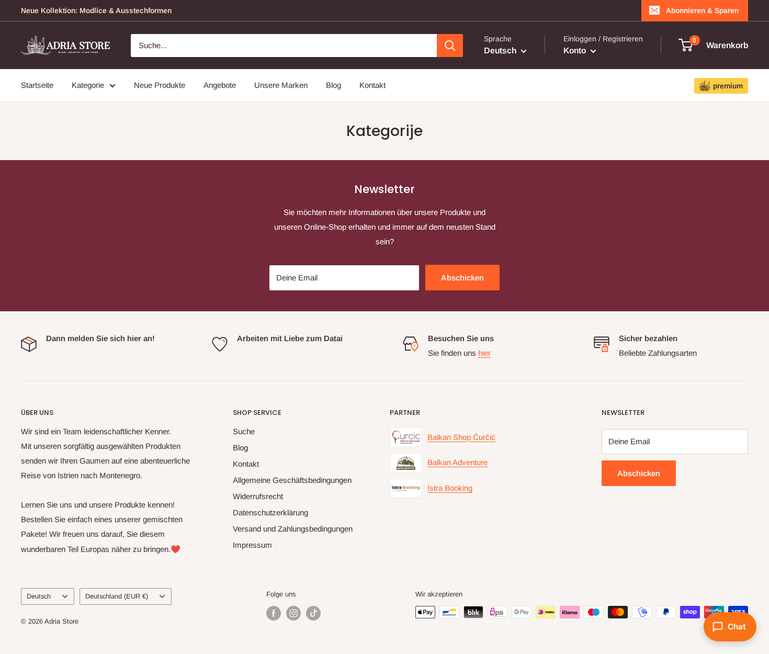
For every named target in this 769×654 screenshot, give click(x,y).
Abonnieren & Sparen (702, 10)
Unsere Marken (281, 85)
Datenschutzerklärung (270, 512)
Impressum (252, 544)
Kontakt (372, 85)
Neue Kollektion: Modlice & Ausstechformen (96, 10)
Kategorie (88, 85)
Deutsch (39, 596)
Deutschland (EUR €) (116, 596)
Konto (575, 50)
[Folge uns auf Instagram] (293, 613)
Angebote (219, 85)
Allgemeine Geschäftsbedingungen (292, 480)
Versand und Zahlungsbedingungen (293, 528)
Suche (244, 431)
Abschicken (462, 277)
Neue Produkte (159, 85)
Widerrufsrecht (258, 496)
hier (484, 352)
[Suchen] (450, 45)
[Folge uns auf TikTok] (313, 613)
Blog (333, 85)
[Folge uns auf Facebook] (273, 613)
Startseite (37, 85)
